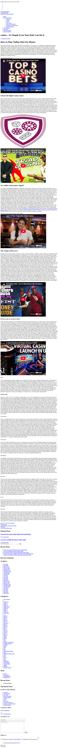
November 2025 (7, 571)
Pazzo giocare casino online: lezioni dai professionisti (16, 534)
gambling (5, 644)
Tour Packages (6, 27)
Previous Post (4, 524)
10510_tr (5, 609)
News (4, 649)
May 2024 (5, 590)
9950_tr (5, 633)
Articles (5, 637)
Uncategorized (4, 38)
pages (4, 652)
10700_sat (5, 612)
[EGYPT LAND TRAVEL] (7, 14)
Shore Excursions (7, 30)
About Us (8, 19)
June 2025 (5, 576)
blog (4, 639)
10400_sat (5, 608)
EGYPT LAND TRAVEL (15, 739)
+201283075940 (6, 714)
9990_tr (5, 636)
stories (4, 660)
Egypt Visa (8, 22)
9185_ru (5, 618)
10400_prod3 (6, 606)
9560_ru (5, 627)
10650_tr (5, 610)
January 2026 (6, 569)
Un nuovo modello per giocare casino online (13, 539)
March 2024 (6, 593)
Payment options (10, 26)
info (4, 648)
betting (4, 638)
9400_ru (5, 622)
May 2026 (5, 564)
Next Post (3, 527)
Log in (4, 673)
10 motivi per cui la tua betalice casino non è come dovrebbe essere (18, 553)
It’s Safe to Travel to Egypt (12, 25)
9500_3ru (5, 625)
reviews (5, 657)
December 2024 (7, 584)
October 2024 (6, 587)
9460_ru (5, 624)
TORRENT (6, 661)
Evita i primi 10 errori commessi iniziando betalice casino (16, 552)
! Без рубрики (6, 599)
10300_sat (5, 605)
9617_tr (5, 628)
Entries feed (6, 674)
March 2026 (6, 566)
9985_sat (5, 634)
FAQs (7, 21)
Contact (8, 20)
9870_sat (5, 632)
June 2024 (5, 589)
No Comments (11, 523)
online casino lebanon (8, 651)
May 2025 (5, 578)
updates (5, 665)
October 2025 (6, 573)
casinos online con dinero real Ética (8, 525)
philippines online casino (8, 653)
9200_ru (5, 619)
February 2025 (6, 582)
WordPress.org (6, 677)
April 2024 (5, 592)
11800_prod (6, 613)
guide (4, 647)
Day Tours (5, 29)
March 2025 (6, 580)
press (4, 656)
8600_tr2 (5, 617)
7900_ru (5, 615)
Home (4, 16)
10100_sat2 (6, 601)
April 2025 (5, 579)
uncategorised (6, 662)
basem (8, 38)
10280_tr (5, 604)
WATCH (5, 666)
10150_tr (5, 603)
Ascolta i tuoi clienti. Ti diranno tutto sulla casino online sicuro (17, 555)
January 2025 (6, 583)
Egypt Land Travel (7, 17)
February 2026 (6, 568)
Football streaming (7, 643)
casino (4, 641)
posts (4, 655)
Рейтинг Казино (7, 667)
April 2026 (5, 565)
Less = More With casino (6, 528)
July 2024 (5, 588)
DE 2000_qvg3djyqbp (8, 642)
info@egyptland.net (5, 11)
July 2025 (5, 575)
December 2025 (7, 570)
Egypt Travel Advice (10, 24)
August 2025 (6, 574)
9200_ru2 (5, 620)
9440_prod (5, 623)
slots (4, 658)
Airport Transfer (7, 31)
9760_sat (5, 631)
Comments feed (6, 676)
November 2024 (7, 585)
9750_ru (5, 629)
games (4, 646)
